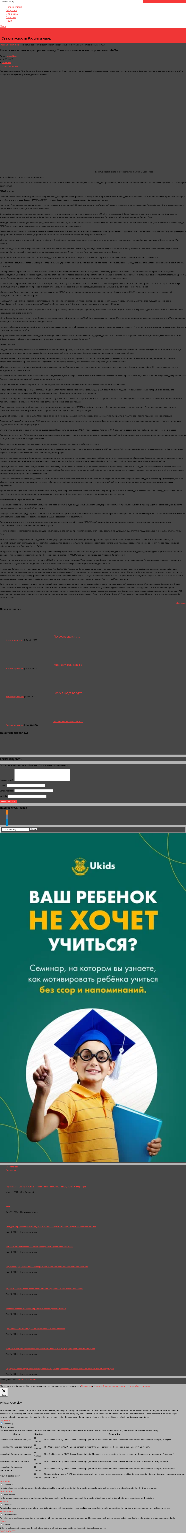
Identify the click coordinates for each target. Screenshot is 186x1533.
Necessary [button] (5, 1420)
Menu (3, 26)
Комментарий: (7, 780)
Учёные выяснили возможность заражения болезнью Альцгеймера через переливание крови (50, 1348)
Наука (9, 21)
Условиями (86, 1386)
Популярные (12, 1167)
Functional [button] (5, 1481)
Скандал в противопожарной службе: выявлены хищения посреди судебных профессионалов (51, 1227)
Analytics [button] (4, 1501)
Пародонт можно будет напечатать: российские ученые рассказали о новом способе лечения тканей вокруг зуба (60, 1368)
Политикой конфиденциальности (109, 1386)
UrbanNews (12, 56)
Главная (4, 45)
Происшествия (14, 7)
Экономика (12, 14)
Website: (4, 796)
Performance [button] (6, 1491)
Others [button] (3, 1521)
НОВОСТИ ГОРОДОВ (26, 34)
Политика (11, 17)
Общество (11, 10)
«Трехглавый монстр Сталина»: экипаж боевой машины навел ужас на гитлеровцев (46, 1187)
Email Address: (7, 791)
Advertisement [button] (6, 1511)
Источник (181, 603)
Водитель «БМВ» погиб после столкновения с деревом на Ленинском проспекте (44, 1289)
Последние (11, 1170)
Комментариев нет (15, 640)
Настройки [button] (134, 1386)
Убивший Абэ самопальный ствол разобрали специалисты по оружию (39, 1247)
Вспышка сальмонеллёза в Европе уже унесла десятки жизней (36, 1309)
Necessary (8, 1423)
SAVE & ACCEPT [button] (8, 1531)
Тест (8, 1207)
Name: (3, 785)
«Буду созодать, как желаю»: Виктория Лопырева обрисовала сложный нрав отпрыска (47, 1267)
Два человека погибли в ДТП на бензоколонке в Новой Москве (35, 1328)
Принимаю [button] (147, 1386)
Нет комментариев (9, 66)
